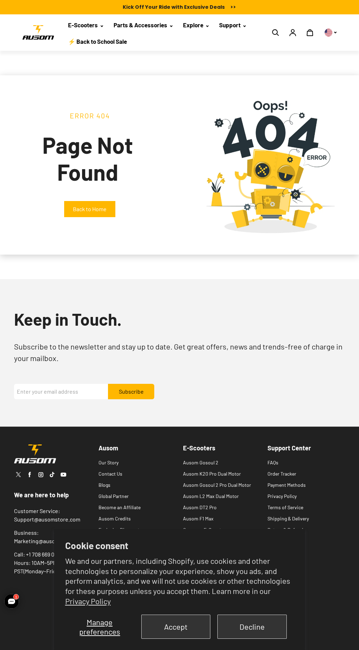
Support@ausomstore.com (47, 519)
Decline (252, 626)
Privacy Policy (88, 601)
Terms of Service (285, 507)
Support (230, 24)
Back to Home (90, 209)
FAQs (272, 462)
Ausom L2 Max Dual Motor (211, 496)
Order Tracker (281, 474)
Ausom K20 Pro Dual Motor (212, 474)
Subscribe (131, 391)
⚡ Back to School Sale (97, 41)
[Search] (275, 32)
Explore (193, 24)
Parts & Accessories (141, 24)
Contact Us (110, 474)
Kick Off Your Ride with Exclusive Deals (179, 7)
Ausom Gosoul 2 (200, 462)
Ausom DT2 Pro (200, 507)
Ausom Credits (115, 518)
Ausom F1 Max (198, 518)
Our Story (108, 462)
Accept (176, 626)
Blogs (104, 485)
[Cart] (310, 32)
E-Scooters (83, 24)
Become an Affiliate (120, 507)
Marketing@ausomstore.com (49, 541)
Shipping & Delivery (288, 518)
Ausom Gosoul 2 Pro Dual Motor (217, 485)
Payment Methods (286, 485)
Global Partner (114, 496)
